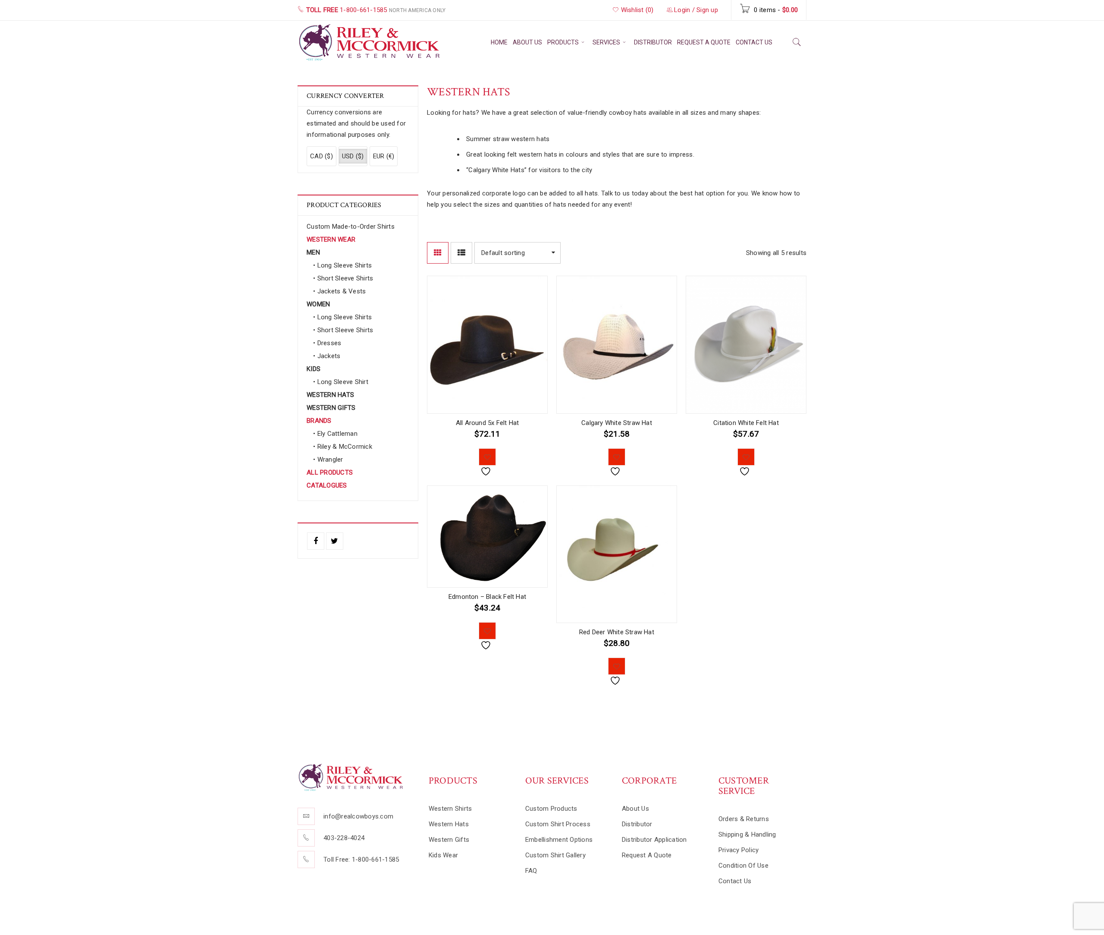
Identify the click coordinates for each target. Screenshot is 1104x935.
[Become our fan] (315, 541)
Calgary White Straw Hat (616, 423)
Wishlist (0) (636, 10)
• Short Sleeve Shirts (343, 278)
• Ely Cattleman (335, 434)
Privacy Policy (738, 850)
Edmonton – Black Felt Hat (487, 597)
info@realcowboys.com (358, 816)
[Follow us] (334, 541)
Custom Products (551, 808)
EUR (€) (384, 156)
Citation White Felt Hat (746, 423)
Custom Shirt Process (557, 824)
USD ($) (353, 156)
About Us (635, 808)
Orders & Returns (743, 819)
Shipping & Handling (747, 834)
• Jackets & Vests (339, 291)
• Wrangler (328, 459)
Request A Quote (647, 855)
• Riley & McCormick (342, 446)
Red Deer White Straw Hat (616, 632)
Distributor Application (654, 840)
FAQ (531, 871)
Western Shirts (450, 808)
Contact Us (735, 881)
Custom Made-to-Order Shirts (351, 226)
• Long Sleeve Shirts (342, 265)
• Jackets (326, 356)
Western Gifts (449, 840)
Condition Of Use (743, 865)
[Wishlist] (487, 457)
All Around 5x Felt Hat (487, 423)
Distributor (637, 824)
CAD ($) (321, 156)
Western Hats (449, 824)
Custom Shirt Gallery (555, 855)
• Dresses (327, 343)
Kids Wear (443, 855)
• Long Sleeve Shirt (340, 382)
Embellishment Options (559, 840)
